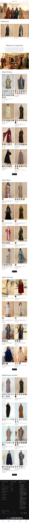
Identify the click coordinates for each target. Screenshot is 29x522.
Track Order (12, 490)
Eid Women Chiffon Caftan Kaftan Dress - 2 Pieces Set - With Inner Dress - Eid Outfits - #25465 (20, 343)
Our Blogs (11, 488)
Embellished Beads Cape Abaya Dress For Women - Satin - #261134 (7, 122)
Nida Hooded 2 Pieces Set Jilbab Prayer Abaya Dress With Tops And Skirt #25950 (20, 447)
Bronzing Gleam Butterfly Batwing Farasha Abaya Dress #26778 (20, 95)
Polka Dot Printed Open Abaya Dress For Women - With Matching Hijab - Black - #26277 (21, 223)
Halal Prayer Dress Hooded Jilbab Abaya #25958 (21, 423)
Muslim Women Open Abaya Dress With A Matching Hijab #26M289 (20, 267)
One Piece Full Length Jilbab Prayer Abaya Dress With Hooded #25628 (8, 471)
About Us (11, 483)
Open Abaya (16, 38)
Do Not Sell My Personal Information (5, 492)
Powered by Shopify (10, 519)
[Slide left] (13, 40)
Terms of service (23, 519)
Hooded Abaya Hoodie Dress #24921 (6, 423)
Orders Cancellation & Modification (5, 489)
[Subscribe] (14, 513)
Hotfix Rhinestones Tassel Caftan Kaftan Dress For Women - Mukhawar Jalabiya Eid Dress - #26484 (8, 321)
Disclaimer (3, 485)
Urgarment (7, 519)
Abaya (2, 38)
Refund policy (15, 519)
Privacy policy (19, 519)
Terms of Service (4, 499)
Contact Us (11, 485)
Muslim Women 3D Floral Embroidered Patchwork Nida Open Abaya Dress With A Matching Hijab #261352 (7, 267)
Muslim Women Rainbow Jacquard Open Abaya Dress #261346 (8, 245)
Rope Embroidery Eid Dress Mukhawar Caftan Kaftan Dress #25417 (20, 365)
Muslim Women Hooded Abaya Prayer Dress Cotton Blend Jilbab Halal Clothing (7, 398)
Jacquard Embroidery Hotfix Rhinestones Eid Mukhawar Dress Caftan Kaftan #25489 (7, 343)
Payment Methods (4, 494)
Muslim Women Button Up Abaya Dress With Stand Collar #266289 (7, 168)
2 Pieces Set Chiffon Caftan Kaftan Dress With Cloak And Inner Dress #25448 (8, 365)
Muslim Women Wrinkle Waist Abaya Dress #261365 (20, 170)
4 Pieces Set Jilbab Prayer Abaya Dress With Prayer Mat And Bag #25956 (20, 469)
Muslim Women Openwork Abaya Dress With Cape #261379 (7, 146)
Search (3, 483)
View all (14, 174)
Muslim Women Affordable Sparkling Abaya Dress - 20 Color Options (7, 99)
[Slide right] (16, 40)
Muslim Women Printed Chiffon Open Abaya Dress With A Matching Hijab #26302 (7, 201)
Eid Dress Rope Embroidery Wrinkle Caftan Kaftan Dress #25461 (20, 298)
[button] (1, 1)
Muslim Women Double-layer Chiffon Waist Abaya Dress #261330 (20, 146)
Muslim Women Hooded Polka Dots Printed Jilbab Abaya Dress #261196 (20, 124)
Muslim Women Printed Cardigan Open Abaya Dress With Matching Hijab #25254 (20, 245)
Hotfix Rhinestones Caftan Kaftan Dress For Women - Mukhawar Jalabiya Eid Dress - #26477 (21, 320)
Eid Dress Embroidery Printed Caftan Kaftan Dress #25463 (7, 298)
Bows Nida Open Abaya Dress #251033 (19, 200)
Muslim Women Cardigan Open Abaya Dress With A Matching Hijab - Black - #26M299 (7, 223)
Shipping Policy (4, 497)
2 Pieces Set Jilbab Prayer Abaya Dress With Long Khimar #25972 (7, 447)
